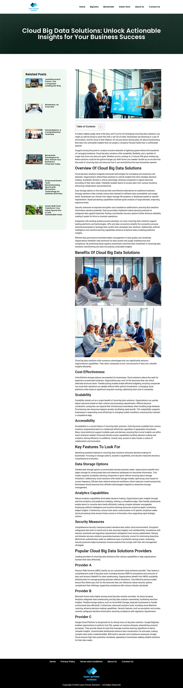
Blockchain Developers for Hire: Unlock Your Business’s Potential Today (53, 159)
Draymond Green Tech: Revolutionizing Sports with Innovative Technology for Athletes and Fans (53, 187)
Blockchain (108, 6)
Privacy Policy (68, 661)
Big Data (94, 6)
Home (82, 6)
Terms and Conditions (91, 661)
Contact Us (154, 6)
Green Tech (124, 6)
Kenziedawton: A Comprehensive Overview (53, 132)
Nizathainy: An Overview (52, 105)
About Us (139, 6)
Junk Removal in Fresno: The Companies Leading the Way (53, 82)
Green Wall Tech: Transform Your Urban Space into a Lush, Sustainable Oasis (53, 210)
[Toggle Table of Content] (99, 127)
